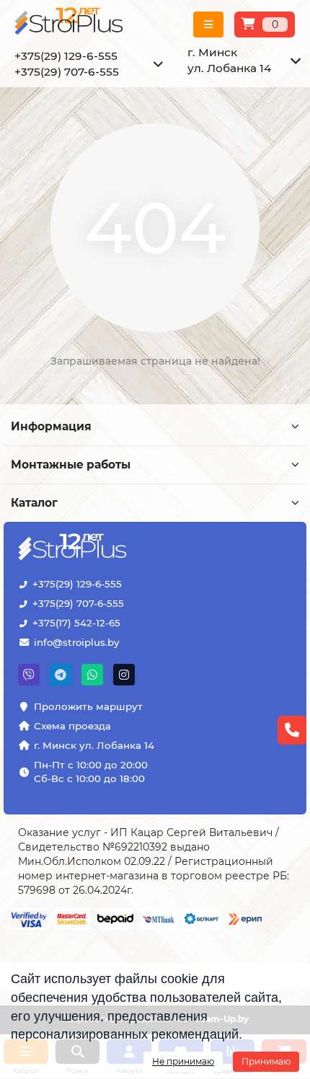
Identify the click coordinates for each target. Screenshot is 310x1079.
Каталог (34, 503)
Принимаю (266, 1061)
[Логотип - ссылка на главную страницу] (74, 548)
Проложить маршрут (88, 706)
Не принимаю (183, 1061)
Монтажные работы (70, 464)
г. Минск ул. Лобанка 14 (94, 745)
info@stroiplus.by (76, 642)
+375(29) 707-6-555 (78, 603)
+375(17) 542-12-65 (76, 623)
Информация (51, 426)
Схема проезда (72, 726)
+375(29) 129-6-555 (77, 584)
